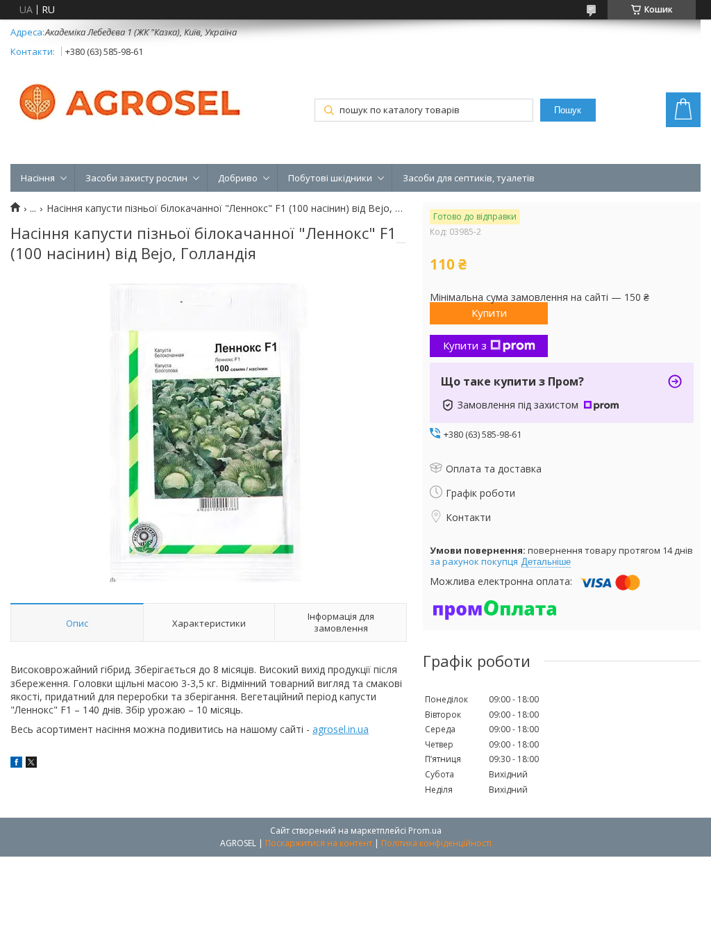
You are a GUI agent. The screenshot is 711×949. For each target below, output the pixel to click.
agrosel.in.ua (340, 729)
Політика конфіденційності (436, 843)
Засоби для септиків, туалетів (469, 178)
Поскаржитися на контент (318, 843)
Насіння (38, 178)
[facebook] (16, 763)
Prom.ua (425, 830)
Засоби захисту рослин (136, 178)
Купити (489, 313)
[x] (31, 763)
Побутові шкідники (330, 178)
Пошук (567, 110)
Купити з (465, 345)
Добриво (238, 178)
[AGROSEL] (131, 99)
